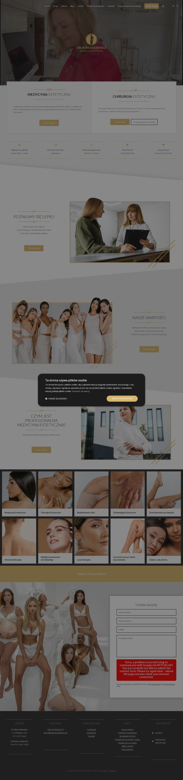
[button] (56, 398)
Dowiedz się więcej (80, 391)
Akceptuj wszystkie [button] (122, 398)
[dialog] (91, 390)
